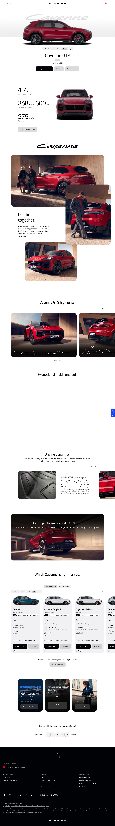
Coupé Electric (57, 49)
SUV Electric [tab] (16, 592)
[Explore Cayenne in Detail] (26, 600)
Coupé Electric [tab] (26, 592)
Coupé (70, 49)
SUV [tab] (34, 592)
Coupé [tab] (39, 592)
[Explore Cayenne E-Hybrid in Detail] (57, 600)
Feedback (113, 413)
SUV (64, 49)
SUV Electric (46, 49)
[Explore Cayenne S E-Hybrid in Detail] (89, 600)
